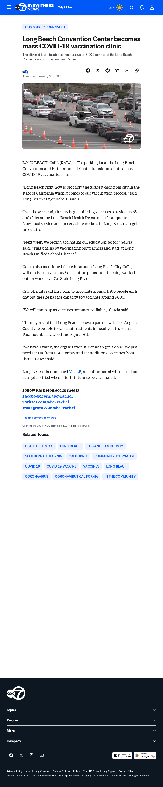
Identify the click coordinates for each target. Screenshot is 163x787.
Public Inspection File (44, 775)
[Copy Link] (137, 70)
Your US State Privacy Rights (99, 771)
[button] (8, 7)
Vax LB (75, 371)
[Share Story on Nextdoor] (117, 70)
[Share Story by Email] (127, 70)
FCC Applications (69, 775)
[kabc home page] (16, 693)
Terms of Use (126, 771)
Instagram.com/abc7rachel (48, 407)
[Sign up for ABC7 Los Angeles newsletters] (41, 755)
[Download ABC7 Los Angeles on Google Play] (145, 755)
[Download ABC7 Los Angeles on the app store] (122, 755)
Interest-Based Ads (17, 775)
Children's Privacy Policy (66, 771)
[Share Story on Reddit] (107, 70)
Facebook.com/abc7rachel (47, 396)
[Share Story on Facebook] (88, 70)
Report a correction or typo (39, 418)
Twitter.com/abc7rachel (45, 401)
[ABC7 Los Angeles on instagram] (31, 755)
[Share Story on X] (97, 70)
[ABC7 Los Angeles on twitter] (21, 755)
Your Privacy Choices (37, 771)
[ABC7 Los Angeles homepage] (34, 7)
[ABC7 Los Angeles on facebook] (11, 755)
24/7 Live (65, 7)
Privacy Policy (14, 771)
